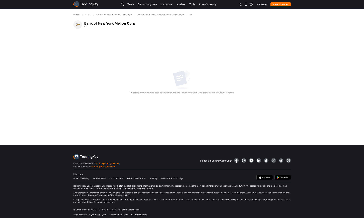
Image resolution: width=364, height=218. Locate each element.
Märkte (76, 14)
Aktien (88, 14)
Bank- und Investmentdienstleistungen (114, 14)
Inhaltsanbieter (116, 178)
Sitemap (153, 178)
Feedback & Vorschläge (172, 178)
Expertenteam (99, 178)
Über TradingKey (81, 178)
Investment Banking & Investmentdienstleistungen (161, 14)
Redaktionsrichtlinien (136, 178)
